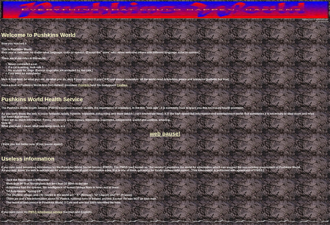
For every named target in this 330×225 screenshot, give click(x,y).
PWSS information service (45, 212)
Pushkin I (84, 85)
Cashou (122, 85)
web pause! (165, 133)
